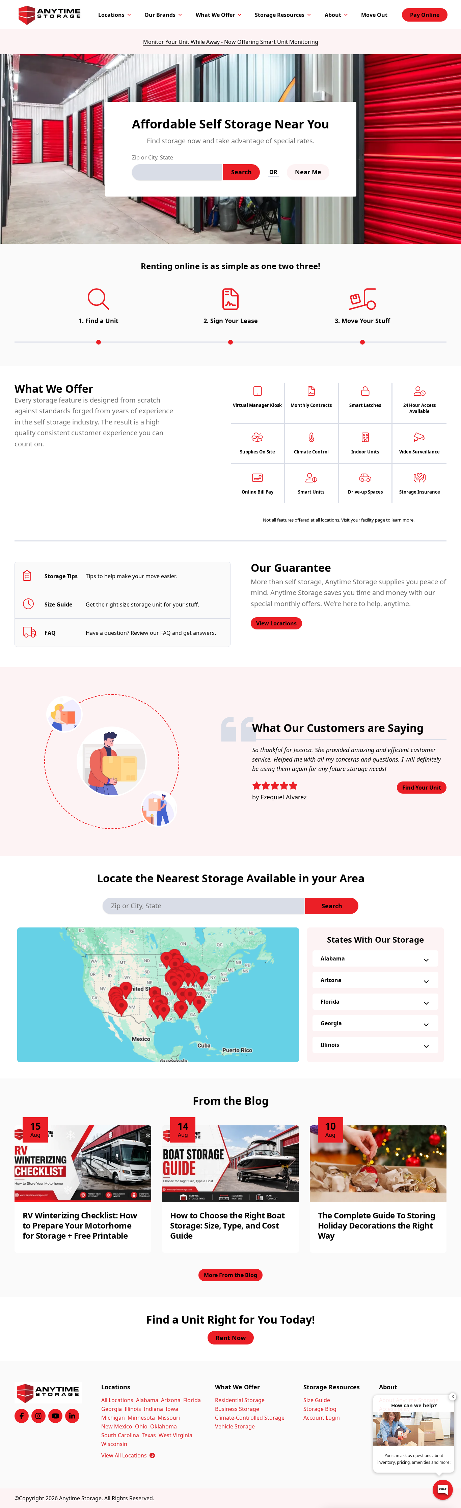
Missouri (169, 1417)
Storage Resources (279, 15)
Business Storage (237, 1409)
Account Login (321, 1417)
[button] (158, 994)
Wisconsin (114, 1444)
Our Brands (159, 15)
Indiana (153, 1409)
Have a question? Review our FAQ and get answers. (151, 633)
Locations (111, 15)
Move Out (374, 15)
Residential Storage (240, 1400)
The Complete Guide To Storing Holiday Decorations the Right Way (376, 1225)
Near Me (308, 172)
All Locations (117, 1400)
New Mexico (116, 1426)
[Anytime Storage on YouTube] (55, 1416)
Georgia (331, 1023)
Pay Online (424, 15)
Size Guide (316, 1400)
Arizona (331, 980)
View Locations (276, 623)
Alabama (333, 958)
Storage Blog (319, 1409)
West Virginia (175, 1435)
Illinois (330, 1044)
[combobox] (177, 172)
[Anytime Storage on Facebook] (22, 1416)
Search (241, 172)
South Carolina (120, 1435)
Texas (149, 1435)
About (333, 15)
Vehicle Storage (235, 1426)
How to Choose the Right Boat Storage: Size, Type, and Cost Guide (227, 1225)
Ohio (141, 1426)
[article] (83, 1189)
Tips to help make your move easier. (131, 576)
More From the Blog (230, 1275)
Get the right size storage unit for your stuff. (142, 604)
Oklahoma (163, 1426)
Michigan (113, 1417)
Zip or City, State (152, 157)
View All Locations (128, 1455)
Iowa (172, 1409)
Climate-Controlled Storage (249, 1417)
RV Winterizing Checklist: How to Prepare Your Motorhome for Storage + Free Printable (80, 1225)
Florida (330, 1001)
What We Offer (215, 15)
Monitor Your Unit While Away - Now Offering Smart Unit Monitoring (230, 42)
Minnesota (141, 1417)
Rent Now (231, 1338)
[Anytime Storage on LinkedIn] (72, 1416)
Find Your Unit (421, 787)
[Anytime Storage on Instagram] (38, 1416)
